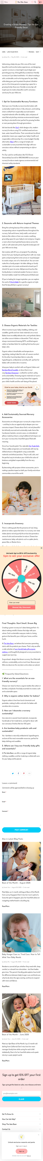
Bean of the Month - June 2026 (15, 1034)
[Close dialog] (41, 547)
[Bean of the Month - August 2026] (21, 861)
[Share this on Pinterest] (24, 773)
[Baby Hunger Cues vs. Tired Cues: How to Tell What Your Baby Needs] (21, 932)
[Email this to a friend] (29, 773)
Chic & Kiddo (14, 282)
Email (4, 801)
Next (37, 52)
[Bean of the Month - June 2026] (21, 1012)
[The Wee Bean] (21, 2)
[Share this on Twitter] (13, 773)
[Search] (35, 2)
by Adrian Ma (5, 57)
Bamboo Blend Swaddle (10, 370)
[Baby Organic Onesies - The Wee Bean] (21, 405)
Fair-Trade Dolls (34, 446)
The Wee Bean (9, 643)
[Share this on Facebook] (18, 773)
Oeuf (17, 127)
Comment (5, 811)
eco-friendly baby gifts (22, 649)
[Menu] (1, 2)
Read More (5, 906)
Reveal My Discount (21, 607)
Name (4, 792)
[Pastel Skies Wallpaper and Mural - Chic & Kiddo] (21, 316)
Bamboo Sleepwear (12, 373)
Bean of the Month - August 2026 (16, 882)
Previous (31, 52)
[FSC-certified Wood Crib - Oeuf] (21, 214)
